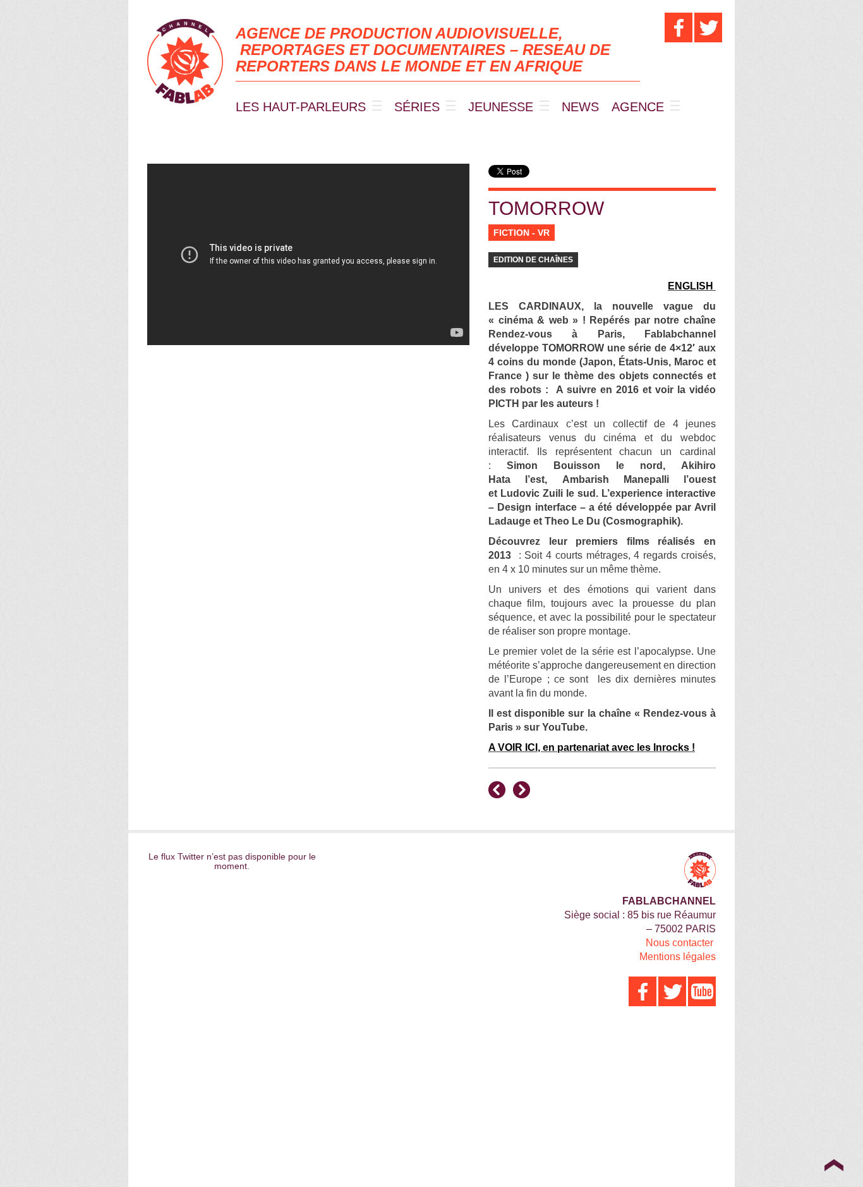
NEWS (580, 106)
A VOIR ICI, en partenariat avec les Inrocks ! (591, 747)
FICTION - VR (521, 233)
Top (833, 1164)
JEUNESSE (500, 106)
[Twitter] (708, 27)
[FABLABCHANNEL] (185, 61)
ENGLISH (690, 286)
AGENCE (638, 106)
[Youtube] (702, 991)
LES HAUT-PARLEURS (301, 106)
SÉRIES (417, 106)
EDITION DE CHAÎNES (533, 259)
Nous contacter (679, 942)
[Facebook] (678, 27)
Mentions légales (677, 956)
